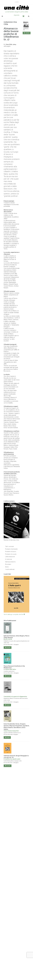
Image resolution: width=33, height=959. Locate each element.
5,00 (8, 737)
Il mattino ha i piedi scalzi (12, 759)
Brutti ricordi (8, 639)
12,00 (8, 647)
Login (17, 2)
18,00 (27, 33)
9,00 (8, 705)
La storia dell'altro (10, 669)
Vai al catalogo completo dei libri (14, 614)
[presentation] (2, 594)
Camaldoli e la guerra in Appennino (15, 696)
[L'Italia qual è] (16, 594)
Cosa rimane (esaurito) (11, 731)
